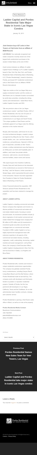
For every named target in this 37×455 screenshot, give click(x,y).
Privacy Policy (12, 436)
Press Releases (19, 15)
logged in (14, 402)
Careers (5, 436)
